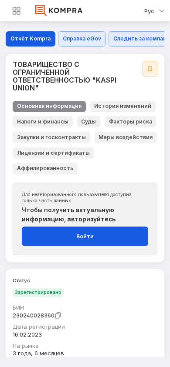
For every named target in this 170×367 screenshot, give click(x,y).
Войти (85, 236)
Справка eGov (82, 38)
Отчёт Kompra (30, 38)
